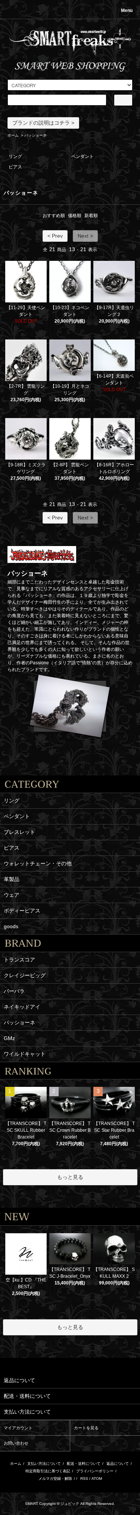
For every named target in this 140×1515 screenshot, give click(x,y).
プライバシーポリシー (94, 1471)
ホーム (13, 135)
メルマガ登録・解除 (55, 1478)
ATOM (96, 1478)
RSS (84, 1478)
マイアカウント (18, 1428)
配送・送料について (83, 1463)
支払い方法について (44, 1463)
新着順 (91, 215)
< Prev (55, 236)
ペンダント (82, 156)
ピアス (15, 167)
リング (15, 156)
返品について (117, 1463)
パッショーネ (35, 135)
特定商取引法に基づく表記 (47, 1471)
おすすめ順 (54, 215)
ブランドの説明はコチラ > (43, 123)
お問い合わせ (16, 1443)
